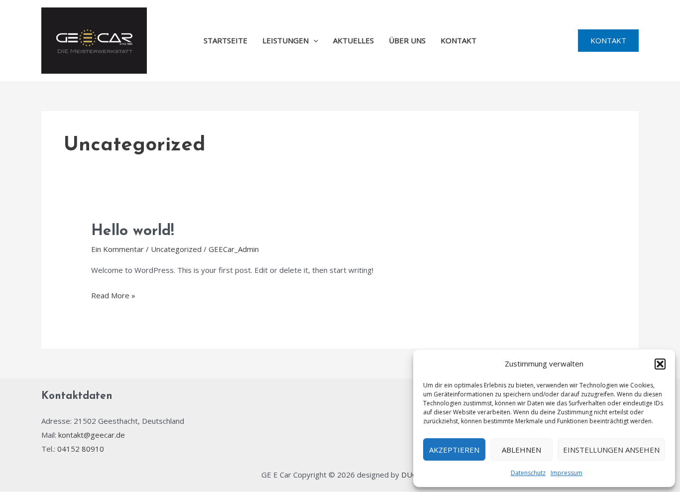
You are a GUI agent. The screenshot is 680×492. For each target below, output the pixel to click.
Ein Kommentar (117, 249)
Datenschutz (528, 473)
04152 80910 (80, 449)
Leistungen (285, 40)
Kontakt (458, 40)
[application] (313, 40)
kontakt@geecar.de (91, 435)
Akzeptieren (454, 450)
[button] (660, 364)
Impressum (566, 473)
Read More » (113, 294)
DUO (409, 475)
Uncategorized (176, 249)
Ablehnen (521, 450)
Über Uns (407, 40)
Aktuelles (353, 40)
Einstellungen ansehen (611, 450)
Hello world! (132, 231)
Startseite (225, 40)
